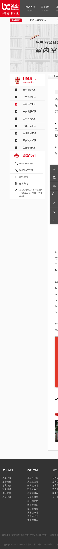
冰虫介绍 (6, 478)
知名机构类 (32, 485)
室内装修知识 (29, 140)
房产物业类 (32, 501)
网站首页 (30, 8)
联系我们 (6, 497)
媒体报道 (6, 493)
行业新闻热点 (29, 133)
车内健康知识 (29, 111)
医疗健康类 (32, 508)
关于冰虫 (45, 8)
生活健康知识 (29, 147)
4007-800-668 (26, 163)
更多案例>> (32, 520)
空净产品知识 (29, 126)
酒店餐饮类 (32, 505)
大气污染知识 (29, 118)
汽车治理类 (32, 512)
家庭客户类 (32, 478)
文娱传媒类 (32, 516)
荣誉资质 (6, 481)
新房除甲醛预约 (38, 20)
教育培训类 (32, 493)
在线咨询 (23, 183)
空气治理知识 (29, 97)
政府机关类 (32, 489)
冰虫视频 (6, 489)
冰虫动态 (6, 485)
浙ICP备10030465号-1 (43, 545)
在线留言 (23, 177)
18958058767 (26, 170)
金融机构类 (32, 497)
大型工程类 (32, 481)
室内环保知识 (29, 104)
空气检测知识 (29, 89)
